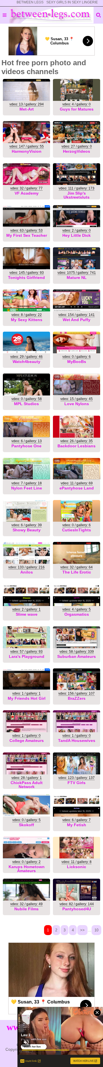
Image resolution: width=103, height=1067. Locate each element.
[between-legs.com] (51, 15)
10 (96, 930)
